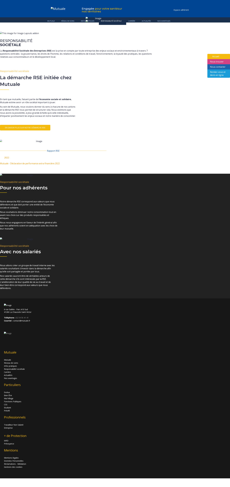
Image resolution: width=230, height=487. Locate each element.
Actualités (8, 375)
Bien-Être (8, 395)
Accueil (215, 56)
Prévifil (7, 410)
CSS (5, 404)
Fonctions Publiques (12, 401)
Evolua (7, 392)
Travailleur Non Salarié (13, 425)
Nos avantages (163, 21)
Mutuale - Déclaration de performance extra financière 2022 (30, 163)
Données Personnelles (13, 461)
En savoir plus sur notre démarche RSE (25, 127)
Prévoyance (9, 443)
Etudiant (7, 407)
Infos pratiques (10, 366)
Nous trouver (217, 61)
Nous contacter (217, 66)
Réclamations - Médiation (15, 464)
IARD (6, 440)
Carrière (7, 372)
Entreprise (8, 428)
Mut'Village (8, 398)
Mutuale (51, 21)
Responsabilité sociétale (14, 369)
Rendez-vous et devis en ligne (217, 74)
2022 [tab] (6, 157)
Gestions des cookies (13, 467)
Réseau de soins (67, 21)
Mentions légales (11, 458)
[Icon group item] (6, 326)
